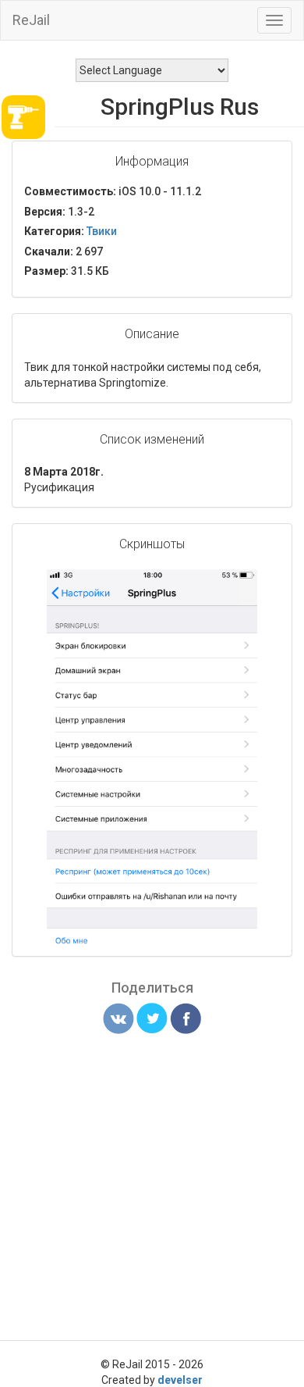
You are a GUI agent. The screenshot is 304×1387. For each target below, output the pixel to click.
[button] (243, 583)
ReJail (31, 20)
